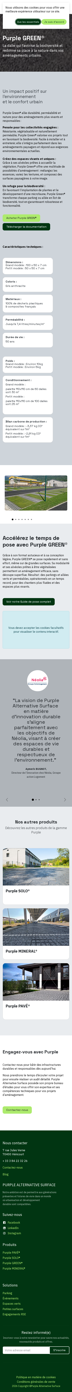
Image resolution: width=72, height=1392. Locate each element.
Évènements (11, 1298)
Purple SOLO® (11, 1258)
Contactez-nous (17, 1110)
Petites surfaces (13, 1309)
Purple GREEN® (13, 1263)
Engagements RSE (14, 1314)
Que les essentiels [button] (28, 21)
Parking (7, 1293)
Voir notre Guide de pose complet (28, 601)
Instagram (14, 1233)
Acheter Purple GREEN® (21, 218)
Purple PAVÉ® (11, 1252)
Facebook (14, 1222)
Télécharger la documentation (26, 227)
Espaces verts (12, 1303)
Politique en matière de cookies (36, 1377)
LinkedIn (13, 1228)
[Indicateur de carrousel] (12, 519)
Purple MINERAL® (14, 1268)
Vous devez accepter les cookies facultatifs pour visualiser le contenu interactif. (36, 629)
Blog (6, 1174)
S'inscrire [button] (59, 1350)
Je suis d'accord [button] (54, 21)
